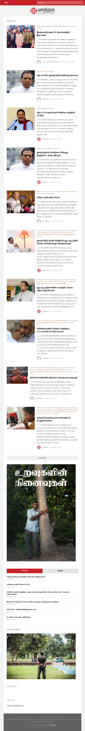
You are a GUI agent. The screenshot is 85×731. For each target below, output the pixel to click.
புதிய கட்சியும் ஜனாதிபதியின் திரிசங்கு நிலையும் (57, 75)
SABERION (52, 725)
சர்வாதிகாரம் (51, 281)
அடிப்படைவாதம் (41, 230)
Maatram (45, 270)
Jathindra (45, 221)
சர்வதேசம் (44, 281)
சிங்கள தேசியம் (63, 232)
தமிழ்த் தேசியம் (60, 191)
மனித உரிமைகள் (53, 371)
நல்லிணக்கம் (33, 371)
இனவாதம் (45, 232)
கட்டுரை (44, 191)
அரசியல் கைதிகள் (34, 367)
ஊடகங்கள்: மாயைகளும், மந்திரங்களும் (18, 617)
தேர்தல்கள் (64, 26)
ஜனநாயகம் (45, 26)
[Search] (81, 2)
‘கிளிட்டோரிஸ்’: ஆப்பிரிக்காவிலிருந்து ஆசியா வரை (21, 609)
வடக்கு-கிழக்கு (50, 193)
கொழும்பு (39, 26)
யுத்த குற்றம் (61, 371)
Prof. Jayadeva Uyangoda (51, 62)
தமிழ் (54, 191)
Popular (24, 571)
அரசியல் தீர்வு (70, 230)
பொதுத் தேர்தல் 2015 (67, 234)
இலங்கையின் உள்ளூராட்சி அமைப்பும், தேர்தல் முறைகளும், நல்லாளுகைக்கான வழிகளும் (33, 602)
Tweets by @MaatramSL (15, 706)
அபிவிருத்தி (48, 230)
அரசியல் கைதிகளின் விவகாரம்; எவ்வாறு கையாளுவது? (54, 377)
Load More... (42, 458)
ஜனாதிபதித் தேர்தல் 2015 (54, 26)
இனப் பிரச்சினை (51, 367)
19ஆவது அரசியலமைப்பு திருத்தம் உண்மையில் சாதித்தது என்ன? (26, 577)
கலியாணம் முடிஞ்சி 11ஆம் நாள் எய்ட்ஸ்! (18, 584)
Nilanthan (39, 398)
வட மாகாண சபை (41, 193)
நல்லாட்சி (70, 26)
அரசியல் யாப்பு (62, 279)
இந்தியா (39, 191)
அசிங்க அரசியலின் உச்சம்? (48, 197)
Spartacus (46, 99)
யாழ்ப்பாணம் (74, 191)
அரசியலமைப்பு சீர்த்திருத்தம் (59, 230)
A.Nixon (45, 139)
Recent (60, 571)
